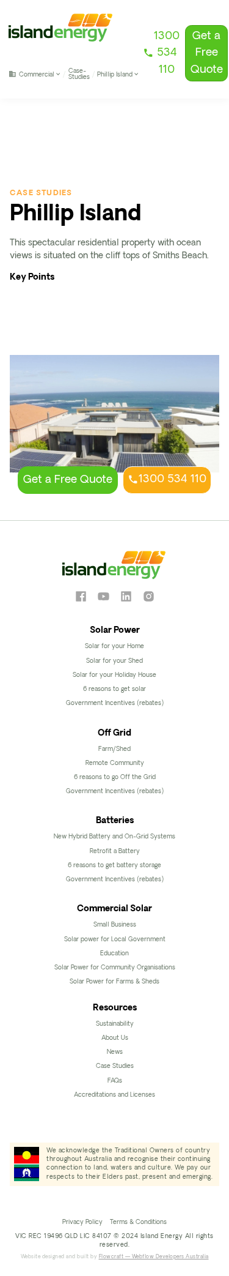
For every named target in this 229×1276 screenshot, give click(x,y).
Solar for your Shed (114, 661)
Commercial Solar (114, 909)
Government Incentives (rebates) (115, 703)
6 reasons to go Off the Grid (115, 777)
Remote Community (114, 763)
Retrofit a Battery (115, 851)
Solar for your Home (114, 646)
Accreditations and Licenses (114, 1095)
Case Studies (115, 1066)
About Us (114, 1038)
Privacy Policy (82, 1222)
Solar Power (115, 630)
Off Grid (114, 733)
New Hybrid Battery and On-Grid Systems (114, 837)
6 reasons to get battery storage (114, 865)
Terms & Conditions (138, 1222)
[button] (35, 74)
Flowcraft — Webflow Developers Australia (154, 1257)
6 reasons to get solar (114, 689)
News (115, 1052)
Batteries (115, 821)
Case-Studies (79, 74)
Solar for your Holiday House (114, 675)
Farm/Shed (114, 749)
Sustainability (115, 1024)
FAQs (114, 1081)
